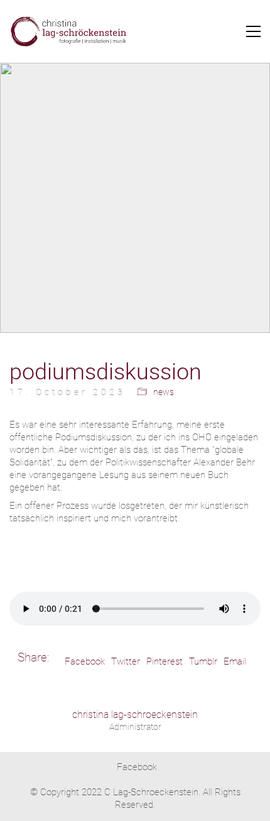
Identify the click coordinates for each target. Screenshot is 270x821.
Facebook (85, 661)
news (163, 392)
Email (235, 661)
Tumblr (203, 661)
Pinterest (164, 661)
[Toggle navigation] (253, 31)
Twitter (125, 661)
